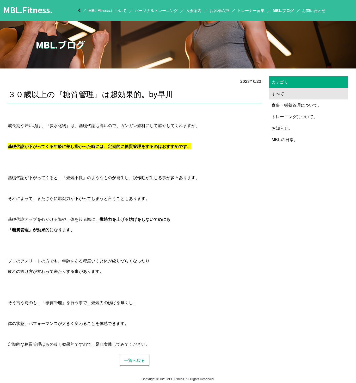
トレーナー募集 (251, 10)
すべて (278, 94)
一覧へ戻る (134, 360)
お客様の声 (219, 10)
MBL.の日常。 (285, 139)
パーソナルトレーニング (156, 10)
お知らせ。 (282, 128)
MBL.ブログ (283, 10)
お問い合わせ (314, 10)
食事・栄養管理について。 (297, 105)
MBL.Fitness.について (107, 10)
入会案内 (193, 10)
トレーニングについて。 (294, 117)
